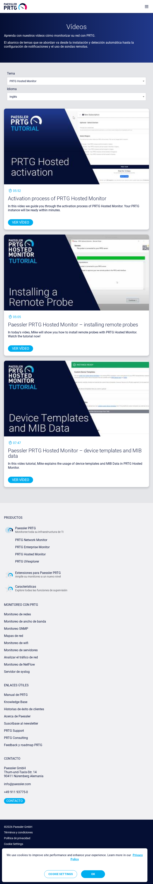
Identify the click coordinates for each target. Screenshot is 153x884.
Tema (11, 73)
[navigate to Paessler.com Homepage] (15, 6)
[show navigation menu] (146, 6)
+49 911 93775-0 (16, 792)
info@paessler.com (17, 784)
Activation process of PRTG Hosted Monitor (57, 198)
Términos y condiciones (18, 832)
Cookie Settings (13, 844)
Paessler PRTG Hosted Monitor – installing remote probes (73, 325)
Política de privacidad (17, 838)
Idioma (12, 89)
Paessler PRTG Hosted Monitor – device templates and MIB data (75, 453)
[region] (74, 865)
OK (93, 874)
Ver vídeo (20, 222)
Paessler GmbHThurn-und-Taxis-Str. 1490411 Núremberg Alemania (23, 772)
